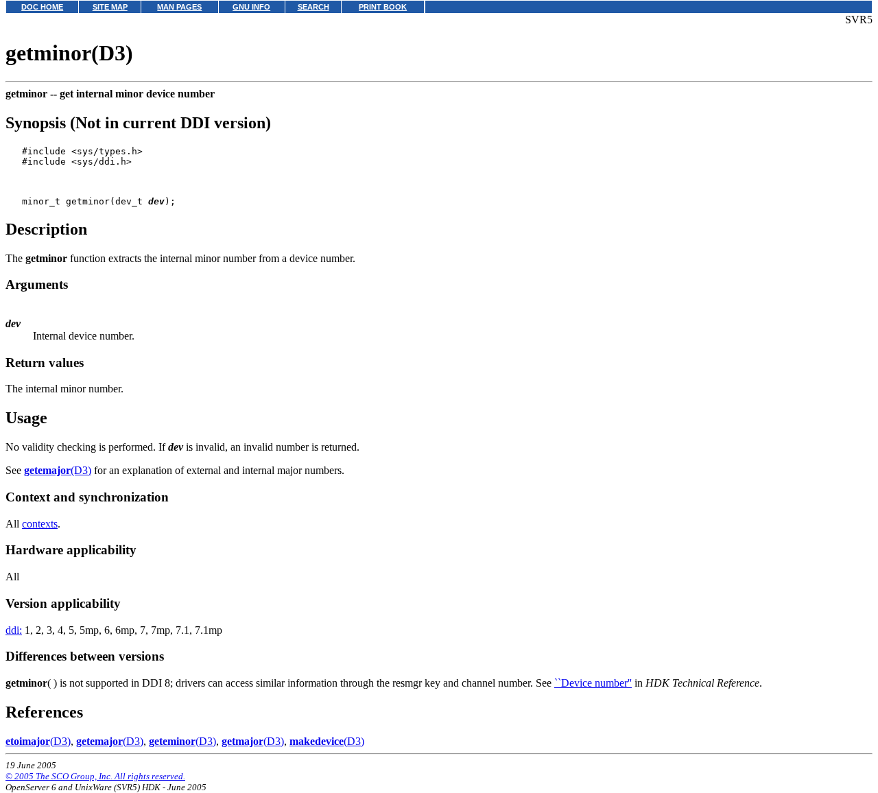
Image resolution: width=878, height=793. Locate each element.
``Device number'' (593, 683)
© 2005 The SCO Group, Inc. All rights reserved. (95, 776)
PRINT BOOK (383, 7)
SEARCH (313, 7)
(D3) (57, 470)
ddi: (13, 630)
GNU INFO (251, 7)
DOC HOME (42, 7)
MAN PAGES (179, 7)
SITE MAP (110, 7)
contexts (40, 524)
